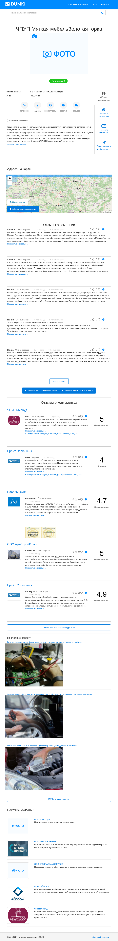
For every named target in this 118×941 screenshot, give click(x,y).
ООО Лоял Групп (42, 819)
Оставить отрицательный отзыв (78, 390)
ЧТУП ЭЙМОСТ (41, 886)
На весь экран (18, 202)
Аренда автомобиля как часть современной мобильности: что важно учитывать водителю (49, 693)
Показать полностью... (16, 144)
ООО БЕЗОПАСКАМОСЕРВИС (48, 863)
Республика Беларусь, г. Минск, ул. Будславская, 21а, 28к (53, 474)
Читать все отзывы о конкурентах (59, 627)
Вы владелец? (58, 81)
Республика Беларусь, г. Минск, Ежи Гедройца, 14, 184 (52, 433)
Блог (95, 4)
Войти (105, 4)
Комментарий (57, 229)
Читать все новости (60, 798)
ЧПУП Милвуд (17, 410)
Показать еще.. (59, 381)
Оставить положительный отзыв (41, 390)
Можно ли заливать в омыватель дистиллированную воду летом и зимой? (42, 745)
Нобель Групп (16, 491)
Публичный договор (100, 936)
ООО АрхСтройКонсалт (24, 544)
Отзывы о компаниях (78, 4)
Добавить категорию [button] (19, 120)
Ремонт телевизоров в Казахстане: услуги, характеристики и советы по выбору (44, 642)
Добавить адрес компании (24, 208)
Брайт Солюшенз (19, 451)
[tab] (103, 97)
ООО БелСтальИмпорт (45, 841)
